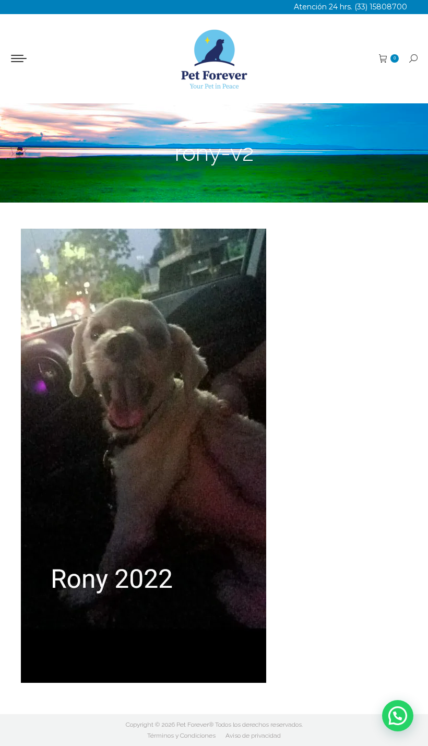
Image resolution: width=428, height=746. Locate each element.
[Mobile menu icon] (18, 58)
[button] (397, 715)
